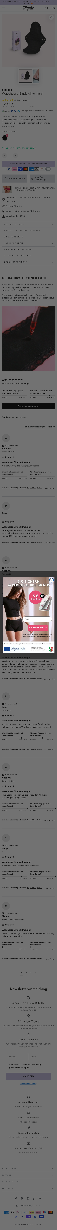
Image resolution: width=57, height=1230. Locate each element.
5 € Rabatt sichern (37, 627)
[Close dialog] (51, 580)
